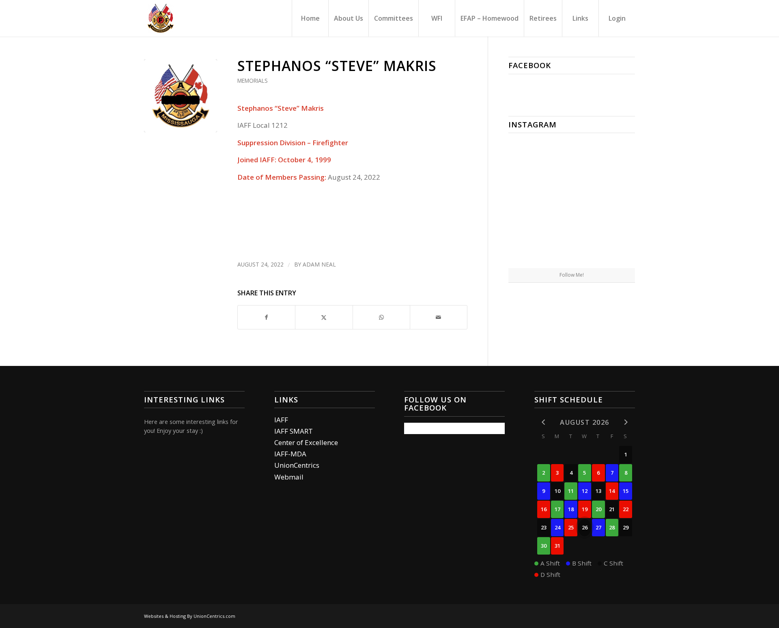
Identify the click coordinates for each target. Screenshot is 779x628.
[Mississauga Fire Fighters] (160, 18)
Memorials (252, 80)
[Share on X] (323, 317)
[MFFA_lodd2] (180, 95)
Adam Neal (319, 264)
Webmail (288, 477)
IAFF (281, 419)
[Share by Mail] (438, 317)
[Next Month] (625, 421)
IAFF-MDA (290, 453)
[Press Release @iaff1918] (572, 247)
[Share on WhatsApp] (381, 317)
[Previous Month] (543, 421)
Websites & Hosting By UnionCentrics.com (189, 616)
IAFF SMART (293, 431)
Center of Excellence (306, 442)
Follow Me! (572, 274)
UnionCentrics (296, 465)
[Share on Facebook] (266, 317)
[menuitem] (310, 18)
